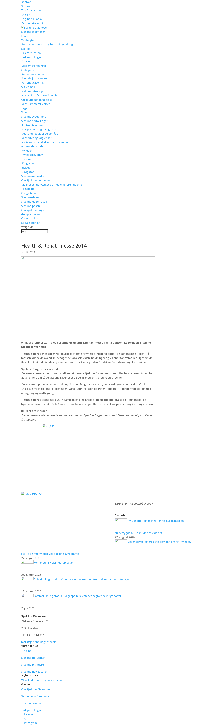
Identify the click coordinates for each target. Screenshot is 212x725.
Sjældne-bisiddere (32, 664)
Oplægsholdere (30, 218)
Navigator (27, 172)
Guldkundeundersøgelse (36, 100)
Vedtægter (28, 40)
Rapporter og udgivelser (36, 138)
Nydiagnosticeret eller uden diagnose (44, 142)
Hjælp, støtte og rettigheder (39, 129)
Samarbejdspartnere (34, 78)
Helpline (26, 159)
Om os (25, 36)
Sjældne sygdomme (33, 116)
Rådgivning (28, 163)
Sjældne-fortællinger (34, 121)
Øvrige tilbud (29, 193)
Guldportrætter (31, 214)
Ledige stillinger (31, 57)
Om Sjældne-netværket (36, 180)
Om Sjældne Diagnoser (36, 689)
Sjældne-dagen (30, 197)
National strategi (32, 91)
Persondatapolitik (32, 23)
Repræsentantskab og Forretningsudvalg (47, 44)
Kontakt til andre (32, 125)
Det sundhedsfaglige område (39, 133)
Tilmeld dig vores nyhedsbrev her (42, 680)
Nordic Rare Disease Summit (39, 95)
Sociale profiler (30, 223)
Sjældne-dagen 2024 (34, 201)
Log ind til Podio (31, 19)
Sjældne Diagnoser (33, 32)
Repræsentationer (32, 74)
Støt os (25, 6)
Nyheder (26, 150)
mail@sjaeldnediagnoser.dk (38, 642)
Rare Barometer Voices (35, 104)
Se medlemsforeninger (35, 696)
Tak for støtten (31, 10)
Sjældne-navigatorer (34, 671)
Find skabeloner (31, 703)
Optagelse (27, 70)
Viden (24, 112)
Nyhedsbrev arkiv (32, 155)
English (25, 15)
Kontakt (26, 2)
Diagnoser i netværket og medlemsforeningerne (51, 184)
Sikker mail (28, 87)
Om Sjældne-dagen (33, 210)
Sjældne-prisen (30, 206)
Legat (24, 108)
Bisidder (26, 167)
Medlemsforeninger (33, 66)
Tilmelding (28, 189)
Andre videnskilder (32, 146)
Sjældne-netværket (33, 176)
